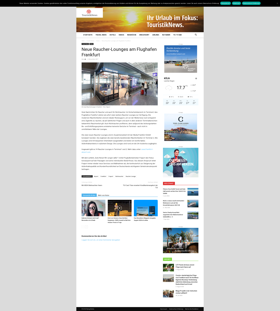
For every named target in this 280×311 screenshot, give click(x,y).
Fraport (111, 176)
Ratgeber (166, 35)
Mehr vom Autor (103, 195)
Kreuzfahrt (144, 35)
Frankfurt (103, 176)
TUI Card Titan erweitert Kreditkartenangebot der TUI (140, 186)
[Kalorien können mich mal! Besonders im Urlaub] (93, 208)
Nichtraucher (119, 176)
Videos (121, 35)
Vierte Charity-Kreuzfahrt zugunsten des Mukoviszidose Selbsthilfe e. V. (173, 215)
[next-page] (86, 226)
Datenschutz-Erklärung (176, 309)
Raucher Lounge (131, 176)
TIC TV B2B (177, 35)
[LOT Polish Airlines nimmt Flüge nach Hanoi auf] (168, 267)
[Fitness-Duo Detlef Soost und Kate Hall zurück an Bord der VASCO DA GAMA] (192, 192)
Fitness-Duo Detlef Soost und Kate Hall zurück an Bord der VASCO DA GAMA (174, 191)
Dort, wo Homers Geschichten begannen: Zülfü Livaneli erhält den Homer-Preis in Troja (119, 220)
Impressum (163, 309)
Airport (96, 176)
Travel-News (101, 35)
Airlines (155, 35)
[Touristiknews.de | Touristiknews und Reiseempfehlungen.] (140, 17)
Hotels (113, 35)
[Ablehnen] (277, 3)
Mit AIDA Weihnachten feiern (92, 185)
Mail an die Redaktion (191, 309)
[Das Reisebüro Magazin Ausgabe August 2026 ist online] (146, 208)
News (98, 41)
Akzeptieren (225, 3)
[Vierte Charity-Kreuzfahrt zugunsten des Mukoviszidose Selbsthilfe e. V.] (192, 215)
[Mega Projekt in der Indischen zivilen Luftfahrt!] (168, 293)
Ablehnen (236, 3)
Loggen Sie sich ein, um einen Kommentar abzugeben (101, 240)
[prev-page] (83, 226)
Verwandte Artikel (89, 195)
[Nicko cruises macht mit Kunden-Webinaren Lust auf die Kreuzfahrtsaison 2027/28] (192, 203)
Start (83, 41)
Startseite (87, 35)
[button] (195, 35)
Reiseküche (131, 35)
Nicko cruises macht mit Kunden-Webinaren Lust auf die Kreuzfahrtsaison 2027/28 (174, 203)
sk (85, 59)
